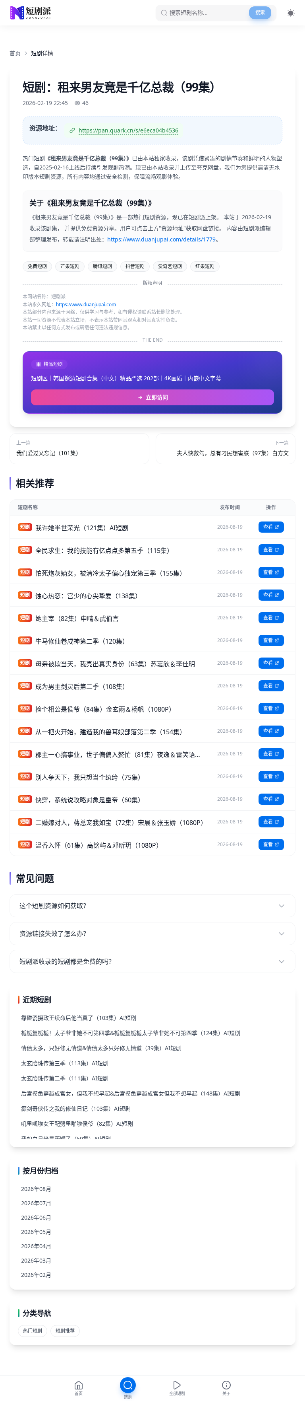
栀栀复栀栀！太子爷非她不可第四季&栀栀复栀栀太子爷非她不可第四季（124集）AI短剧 (130, 1033)
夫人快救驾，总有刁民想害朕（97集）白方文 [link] (233, 453)
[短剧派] (32, 13)
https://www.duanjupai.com (86, 304)
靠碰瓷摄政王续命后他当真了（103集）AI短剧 (78, 1018)
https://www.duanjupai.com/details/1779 (161, 239)
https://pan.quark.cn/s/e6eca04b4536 (128, 130)
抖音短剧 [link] (135, 266)
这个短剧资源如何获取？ (54, 905)
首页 (15, 53)
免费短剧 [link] (37, 266)
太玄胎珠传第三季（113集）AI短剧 (64, 1063)
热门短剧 (32, 1330)
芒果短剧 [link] (69, 266)
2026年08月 (36, 1189)
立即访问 (157, 397)
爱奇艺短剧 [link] (170, 266)
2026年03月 (36, 1260)
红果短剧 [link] (204, 266)
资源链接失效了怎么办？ (54, 933)
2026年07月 (36, 1203)
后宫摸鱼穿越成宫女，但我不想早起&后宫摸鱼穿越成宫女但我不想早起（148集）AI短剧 (130, 1093)
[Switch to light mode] (290, 13)
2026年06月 (36, 1217)
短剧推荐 (65, 1330)
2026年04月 (36, 1246)
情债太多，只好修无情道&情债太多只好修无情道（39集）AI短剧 (101, 1048)
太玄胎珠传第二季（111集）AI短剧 (64, 1078)
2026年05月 (36, 1232)
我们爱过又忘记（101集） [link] (48, 453)
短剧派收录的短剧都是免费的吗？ (67, 961)
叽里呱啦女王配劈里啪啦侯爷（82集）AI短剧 (77, 1123)
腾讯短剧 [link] (102, 266)
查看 (268, 526)
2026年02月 (36, 1274)
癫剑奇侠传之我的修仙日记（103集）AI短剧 (76, 1108)
